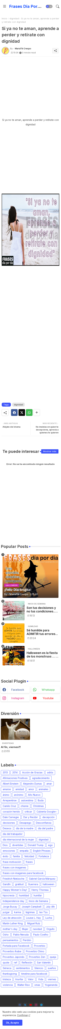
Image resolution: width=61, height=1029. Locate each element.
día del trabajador (13, 833)
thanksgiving (10, 973)
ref (15, 962)
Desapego (25, 822)
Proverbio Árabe (12, 951)
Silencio (38, 968)
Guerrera (33, 884)
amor (31, 789)
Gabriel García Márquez (42, 878)
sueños (52, 968)
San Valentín (44, 962)
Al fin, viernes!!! (11, 747)
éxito (5, 856)
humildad (24, 895)
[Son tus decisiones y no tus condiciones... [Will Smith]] (14, 610)
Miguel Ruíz (33, 923)
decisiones (9, 822)
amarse (7, 789)
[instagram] (36, 1005)
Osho (6, 934)
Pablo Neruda (21, 934)
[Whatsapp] (29, 412)
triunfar (19, 979)
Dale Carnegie (11, 817)
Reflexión (27, 962)
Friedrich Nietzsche (13, 878)
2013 (5, 772)
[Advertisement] (30, 87)
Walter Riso (23, 984)
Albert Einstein (10, 783)
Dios (5, 845)
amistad (19, 789)
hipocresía (8, 895)
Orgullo (50, 929)
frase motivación (12, 861)
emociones (9, 850)
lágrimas (30, 912)
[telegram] (41, 1005)
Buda (41, 800)
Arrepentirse (10, 800)
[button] (49, 6)
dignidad (14, 18)
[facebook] (20, 1005)
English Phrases (41, 850)
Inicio (4, 18)
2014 (15, 772)
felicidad (29, 856)
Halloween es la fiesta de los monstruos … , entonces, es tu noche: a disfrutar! (42, 654)
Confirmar (22, 1015)
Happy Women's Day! (15, 889)
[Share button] (36, 412)
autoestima (27, 800)
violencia (8, 984)
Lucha (48, 917)
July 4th (50, 906)
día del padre (45, 828)
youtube (48, 698)
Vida (40, 979)
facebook (17, 689)
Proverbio (39, 945)
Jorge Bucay (10, 906)
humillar (38, 895)
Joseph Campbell (31, 906)
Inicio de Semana (38, 901)
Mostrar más (49, 451)
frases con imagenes (14, 867)
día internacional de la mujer (18, 839)
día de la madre (24, 828)
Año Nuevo (34, 794)
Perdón (27, 940)
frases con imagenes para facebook (23, 873)
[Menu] (4, 6)
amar (49, 783)
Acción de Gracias (32, 772)
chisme (24, 806)
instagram (17, 698)
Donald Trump (36, 845)
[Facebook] (14, 412)
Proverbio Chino (35, 951)
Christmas (38, 806)
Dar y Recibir (30, 817)
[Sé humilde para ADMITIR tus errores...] (14, 633)
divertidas (17, 845)
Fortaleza (44, 856)
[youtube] (30, 1005)
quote (6, 962)
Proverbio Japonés (13, 956)
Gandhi (7, 884)
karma (17, 912)
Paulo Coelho (40, 934)
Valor (31, 979)
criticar (28, 811)
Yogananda (51, 984)
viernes (52, 979)
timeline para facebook (34, 973)
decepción (48, 817)
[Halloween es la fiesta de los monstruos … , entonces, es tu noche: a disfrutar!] (14, 655)
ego (50, 845)
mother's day (10, 929)
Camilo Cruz (9, 806)
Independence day (13, 901)
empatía (24, 850)
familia (16, 856)
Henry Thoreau (40, 889)
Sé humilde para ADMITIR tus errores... (42, 632)
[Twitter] (21, 412)
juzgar (6, 912)
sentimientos (23, 968)
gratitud (19, 884)
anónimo (18, 794)
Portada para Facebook (16, 945)
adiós (50, 772)
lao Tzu (43, 912)
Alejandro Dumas (32, 783)
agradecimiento (41, 778)
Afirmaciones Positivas (15, 778)
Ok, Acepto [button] (12, 1022)
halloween (48, 884)
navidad (37, 929)
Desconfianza (43, 822)
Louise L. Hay (33, 917)
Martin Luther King (13, 923)
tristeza (7, 979)
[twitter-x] (25, 1005)
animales (43, 789)
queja (53, 956)
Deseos (7, 828)
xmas (37, 984)
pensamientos (10, 940)
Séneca (7, 968)
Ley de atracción (12, 917)
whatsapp (48, 689)
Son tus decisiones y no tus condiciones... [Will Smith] (41, 609)
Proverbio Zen (37, 956)
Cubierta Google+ (47, 811)
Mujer (25, 929)
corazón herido (11, 811)
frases (29, 861)
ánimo (6, 794)
